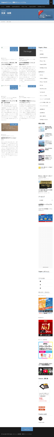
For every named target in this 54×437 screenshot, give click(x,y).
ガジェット (14, 47)
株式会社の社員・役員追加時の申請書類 (48, 128)
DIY (40, 75)
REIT (21, 59)
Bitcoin (4, 59)
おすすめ (12, 59)
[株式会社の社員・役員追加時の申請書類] (41, 129)
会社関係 (42, 112)
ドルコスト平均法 (26, 59)
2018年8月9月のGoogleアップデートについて (48, 135)
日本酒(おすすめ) (41, 6)
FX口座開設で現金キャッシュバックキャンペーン (27, 101)
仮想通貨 (8, 6)
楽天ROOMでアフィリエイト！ (8, 138)
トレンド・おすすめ (44, 99)
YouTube (42, 92)
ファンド (31, 59)
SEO (41, 85)
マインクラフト (43, 105)
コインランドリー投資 (9, 98)
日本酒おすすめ (43, 119)
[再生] (40, 374)
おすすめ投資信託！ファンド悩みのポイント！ (27, 63)
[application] (46, 371)
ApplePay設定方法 (16, 6)
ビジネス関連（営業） (44, 102)
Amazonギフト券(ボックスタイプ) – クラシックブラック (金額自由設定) (44, 395)
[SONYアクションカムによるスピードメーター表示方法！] (41, 143)
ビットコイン (5, 60)
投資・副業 (14, 50)
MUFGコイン (7, 59)
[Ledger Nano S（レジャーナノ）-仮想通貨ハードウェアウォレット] (41, 158)
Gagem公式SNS (32, 6)
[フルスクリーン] (51, 374)
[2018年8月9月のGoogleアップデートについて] (41, 136)
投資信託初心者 (24, 60)
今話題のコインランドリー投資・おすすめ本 (9, 101)
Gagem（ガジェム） (44, 271)
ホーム (2, 6)
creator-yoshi (41, 422)
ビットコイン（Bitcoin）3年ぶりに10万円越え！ (9, 63)
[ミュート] (49, 374)
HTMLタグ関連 (43, 78)
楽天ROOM (5, 135)
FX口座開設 (24, 97)
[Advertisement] (27, 33)
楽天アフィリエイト (10, 135)
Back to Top (27, 429)
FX (20, 97)
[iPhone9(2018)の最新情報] (41, 151)
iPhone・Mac (24, 6)
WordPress (42, 88)
